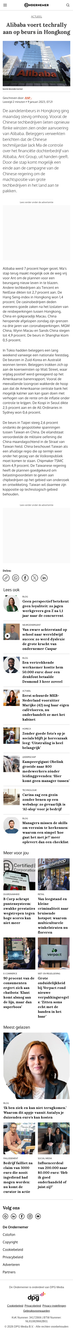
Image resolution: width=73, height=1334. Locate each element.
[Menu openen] (5, 5)
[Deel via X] (34, 578)
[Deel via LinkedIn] (44, 578)
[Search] (68, 5)
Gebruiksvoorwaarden (36, 1310)
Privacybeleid (33, 1305)
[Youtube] (38, 1216)
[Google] (5, 1216)
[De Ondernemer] (36, 5)
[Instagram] (30, 1216)
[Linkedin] (13, 1216)
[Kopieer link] (6, 578)
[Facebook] (21, 1216)
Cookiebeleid (15, 1305)
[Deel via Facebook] (25, 578)
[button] (54, 1305)
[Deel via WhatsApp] (15, 578)
